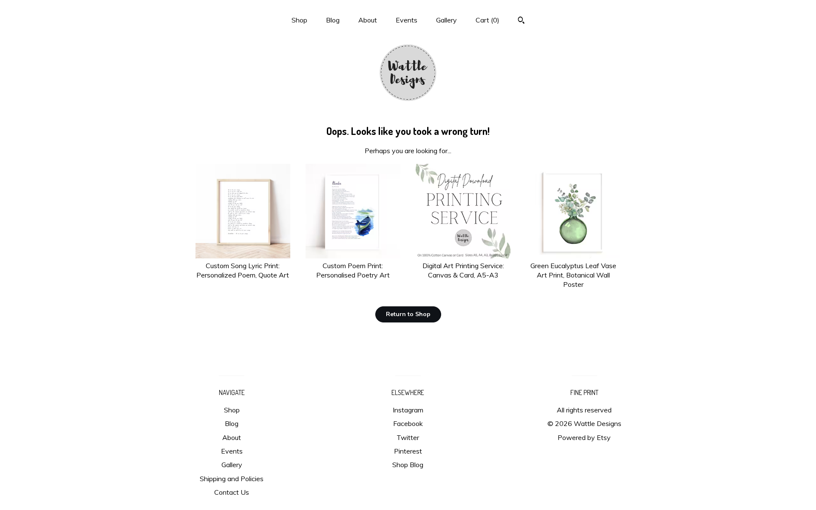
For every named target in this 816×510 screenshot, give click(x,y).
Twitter (408, 437)
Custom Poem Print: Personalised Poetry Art (353, 270)
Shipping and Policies (232, 478)
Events (406, 20)
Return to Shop (408, 314)
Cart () (487, 20)
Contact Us (231, 492)
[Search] (521, 21)
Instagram (408, 410)
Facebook (408, 423)
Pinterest (408, 451)
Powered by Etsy (584, 437)
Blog (333, 20)
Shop (299, 20)
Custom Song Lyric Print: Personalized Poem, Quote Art (242, 270)
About (367, 20)
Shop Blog (407, 464)
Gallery (446, 20)
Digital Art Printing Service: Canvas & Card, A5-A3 (463, 270)
